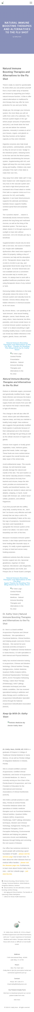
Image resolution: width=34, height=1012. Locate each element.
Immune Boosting (9, 881)
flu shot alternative (19, 888)
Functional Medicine (13, 883)
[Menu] (30, 2)
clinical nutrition (8, 888)
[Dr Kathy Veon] (2, 2)
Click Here (17, 1000)
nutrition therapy (12, 890)
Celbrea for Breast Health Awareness (15, 896)
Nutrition (17, 885)
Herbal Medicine (24, 883)
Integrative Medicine (8, 885)
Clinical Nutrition (20, 881)
